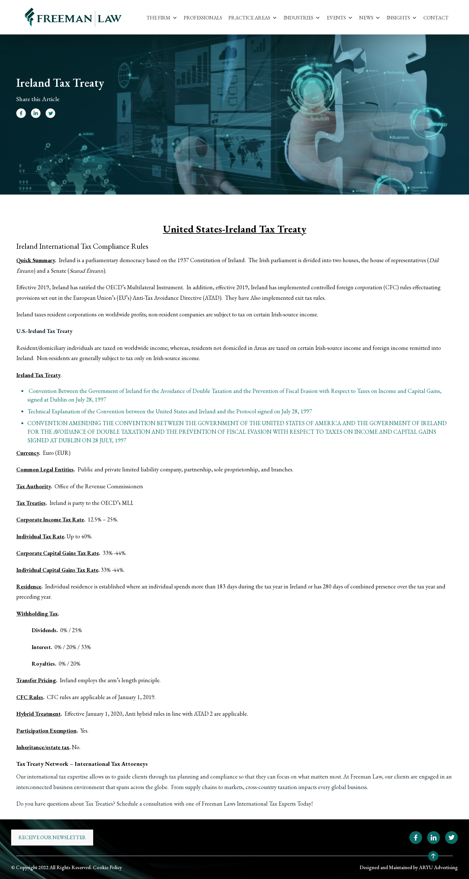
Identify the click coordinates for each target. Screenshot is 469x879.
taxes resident (50, 314)
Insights (398, 17)
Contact (436, 17)
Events (336, 17)
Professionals (203, 17)
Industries (298, 17)
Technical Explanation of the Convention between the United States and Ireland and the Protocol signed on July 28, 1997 (169, 411)
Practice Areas (249, 17)
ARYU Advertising (438, 867)
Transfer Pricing (36, 680)
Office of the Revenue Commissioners (99, 486)
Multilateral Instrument (155, 287)
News (366, 17)
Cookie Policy (107, 867)
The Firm (158, 17)
